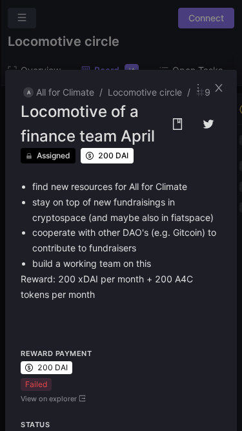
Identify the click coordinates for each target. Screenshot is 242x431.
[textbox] (121, 240)
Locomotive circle (145, 92)
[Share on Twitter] (208, 124)
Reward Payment (56, 353)
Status (35, 424)
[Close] (222, 88)
